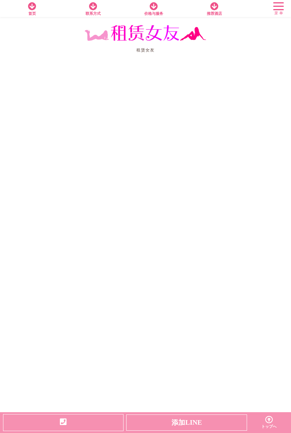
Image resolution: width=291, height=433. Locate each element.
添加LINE (187, 422)
